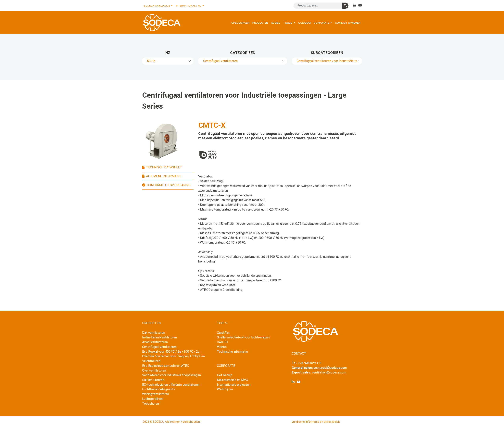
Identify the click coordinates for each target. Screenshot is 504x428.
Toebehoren (150, 403)
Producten (260, 22)
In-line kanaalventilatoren (159, 337)
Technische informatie (232, 351)
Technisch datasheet (164, 167)
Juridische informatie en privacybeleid (316, 421)
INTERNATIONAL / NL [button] (189, 5)
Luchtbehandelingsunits (158, 389)
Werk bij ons (225, 389)
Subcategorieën (327, 52)
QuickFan (223, 333)
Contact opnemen (347, 22)
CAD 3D (222, 342)
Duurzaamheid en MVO (232, 380)
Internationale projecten (233, 384)
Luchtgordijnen (152, 399)
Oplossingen (240, 22)
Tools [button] (288, 22)
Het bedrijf (224, 375)
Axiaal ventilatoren (155, 342)
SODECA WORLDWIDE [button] (157, 5)
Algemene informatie (163, 176)
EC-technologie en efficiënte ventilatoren (170, 384)
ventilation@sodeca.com (329, 372)
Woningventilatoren (155, 394)
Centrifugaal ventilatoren (159, 347)
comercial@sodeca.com (330, 368)
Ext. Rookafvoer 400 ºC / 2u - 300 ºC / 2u (170, 351)
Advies (275, 22)
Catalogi (304, 22)
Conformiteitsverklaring (168, 185)
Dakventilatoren (153, 380)
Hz (167, 52)
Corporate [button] (322, 22)
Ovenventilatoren (154, 370)
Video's (222, 347)
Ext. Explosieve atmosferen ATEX (165, 366)
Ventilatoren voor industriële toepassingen (171, 375)
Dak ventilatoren (153, 333)
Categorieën (242, 52)
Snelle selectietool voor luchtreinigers (243, 337)
